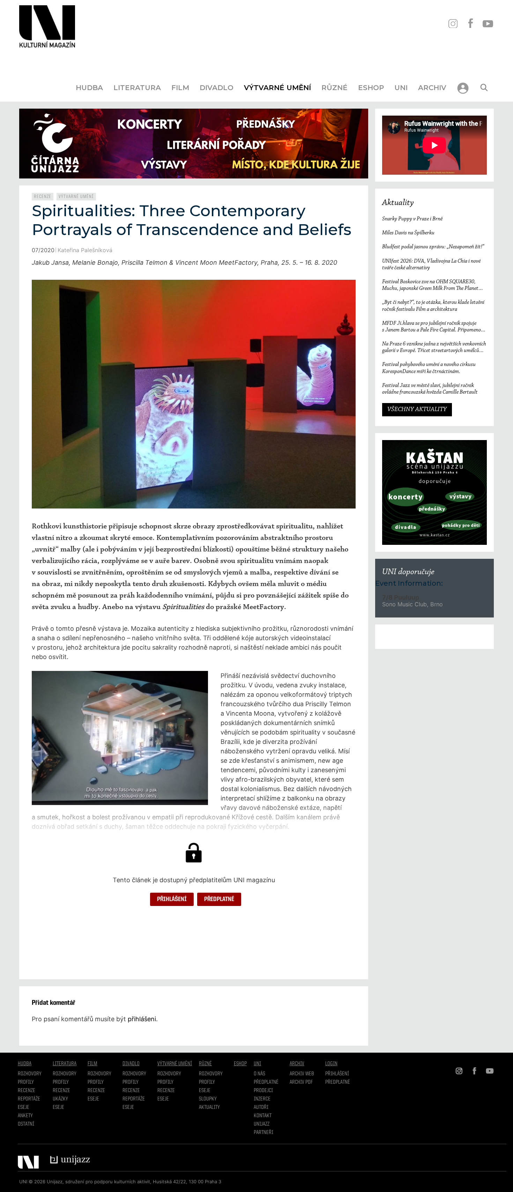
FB (470, 23)
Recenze (42, 196)
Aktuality (398, 202)
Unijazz (261, 1124)
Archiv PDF (301, 1082)
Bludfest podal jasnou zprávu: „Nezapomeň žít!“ (433, 247)
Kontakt (263, 1116)
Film (180, 87)
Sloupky (208, 1099)
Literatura (137, 87)
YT (488, 23)
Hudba (89, 87)
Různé (334, 87)
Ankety (25, 1116)
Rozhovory (30, 1074)
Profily (26, 1082)
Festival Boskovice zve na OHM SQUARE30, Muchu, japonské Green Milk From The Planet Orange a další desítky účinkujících (430, 285)
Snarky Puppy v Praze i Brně (412, 219)
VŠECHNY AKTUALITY (417, 410)
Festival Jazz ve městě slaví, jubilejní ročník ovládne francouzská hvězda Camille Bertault (430, 389)
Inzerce (262, 1099)
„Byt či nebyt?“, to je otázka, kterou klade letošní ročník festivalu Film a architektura (433, 306)
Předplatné (219, 899)
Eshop (371, 87)
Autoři (261, 1107)
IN (453, 23)
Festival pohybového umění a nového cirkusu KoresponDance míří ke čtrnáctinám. (429, 368)
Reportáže (29, 1099)
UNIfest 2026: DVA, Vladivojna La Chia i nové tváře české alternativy (431, 264)
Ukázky (60, 1099)
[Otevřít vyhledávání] (484, 87)
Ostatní (26, 1124)
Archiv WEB (302, 1074)
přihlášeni (142, 1019)
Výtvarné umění (277, 87)
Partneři (263, 1132)
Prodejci (263, 1091)
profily (61, 1082)
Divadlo (216, 87)
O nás (259, 1074)
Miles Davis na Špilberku (408, 233)
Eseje (23, 1107)
